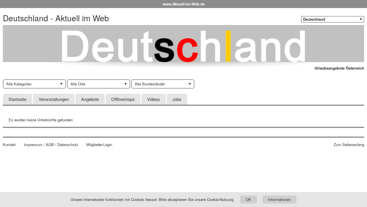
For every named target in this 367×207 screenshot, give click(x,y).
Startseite (17, 99)
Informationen (279, 199)
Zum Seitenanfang (349, 144)
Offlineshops (123, 99)
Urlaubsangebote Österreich (339, 68)
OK (248, 199)
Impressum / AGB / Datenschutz (51, 144)
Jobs (176, 99)
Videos (153, 99)
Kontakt (9, 144)
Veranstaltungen (54, 99)
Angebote (90, 99)
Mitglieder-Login (99, 144)
